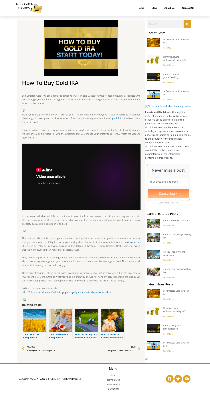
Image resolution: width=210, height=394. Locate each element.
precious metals (132, 242)
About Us (169, 8)
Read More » (168, 48)
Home (141, 8)
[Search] (187, 24)
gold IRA (116, 118)
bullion (47, 99)
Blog (154, 8)
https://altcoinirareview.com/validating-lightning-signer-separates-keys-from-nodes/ (66, 292)
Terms (166, 203)
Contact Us (188, 8)
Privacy (174, 203)
